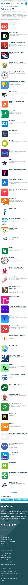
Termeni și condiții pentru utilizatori (9, 571)
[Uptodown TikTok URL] (4, 525)
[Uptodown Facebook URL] (15, 525)
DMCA (2, 580)
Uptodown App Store (6, 553)
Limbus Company (10, 0)
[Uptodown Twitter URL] (7, 525)
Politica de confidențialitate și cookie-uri (10, 573)
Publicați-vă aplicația (5, 555)
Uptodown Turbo (6, 562)
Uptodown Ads (4, 559)
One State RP (5, 0)
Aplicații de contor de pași (7, 499)
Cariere (2, 546)
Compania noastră (5, 535)
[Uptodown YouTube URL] (2, 525)
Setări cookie (4, 576)
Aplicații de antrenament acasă (21, 499)
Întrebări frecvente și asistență (8, 564)
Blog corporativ (4, 543)
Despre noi (3, 532)
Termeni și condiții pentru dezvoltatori (10, 578)
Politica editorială (5, 537)
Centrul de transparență (6, 539)
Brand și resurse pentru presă (8, 541)
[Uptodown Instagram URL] (10, 525)
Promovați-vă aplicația (6, 557)
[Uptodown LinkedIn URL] (12, 525)
